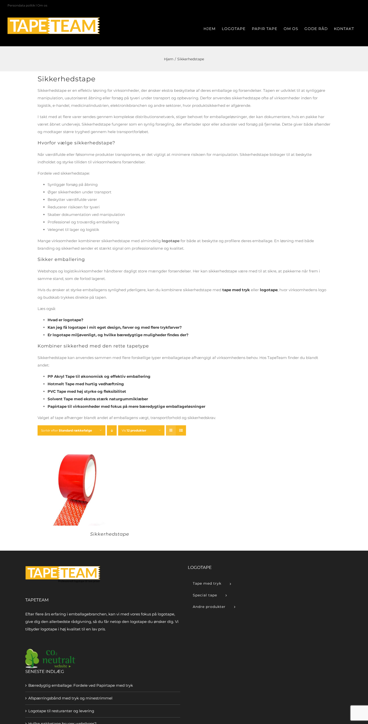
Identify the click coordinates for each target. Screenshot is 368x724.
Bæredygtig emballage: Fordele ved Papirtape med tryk (80, 685)
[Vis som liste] (181, 430)
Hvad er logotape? (65, 319)
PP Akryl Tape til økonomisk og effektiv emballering (99, 376)
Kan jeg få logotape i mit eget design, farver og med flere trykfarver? (115, 327)
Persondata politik (21, 5)
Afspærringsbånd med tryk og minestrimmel (70, 698)
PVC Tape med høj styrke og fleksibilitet (87, 391)
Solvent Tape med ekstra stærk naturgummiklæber (98, 399)
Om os (42, 5)
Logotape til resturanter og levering (61, 710)
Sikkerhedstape (109, 534)
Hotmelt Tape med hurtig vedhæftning (86, 384)
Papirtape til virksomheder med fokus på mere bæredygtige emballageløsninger (126, 406)
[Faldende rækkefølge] (112, 430)
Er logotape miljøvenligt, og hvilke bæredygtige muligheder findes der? (118, 334)
